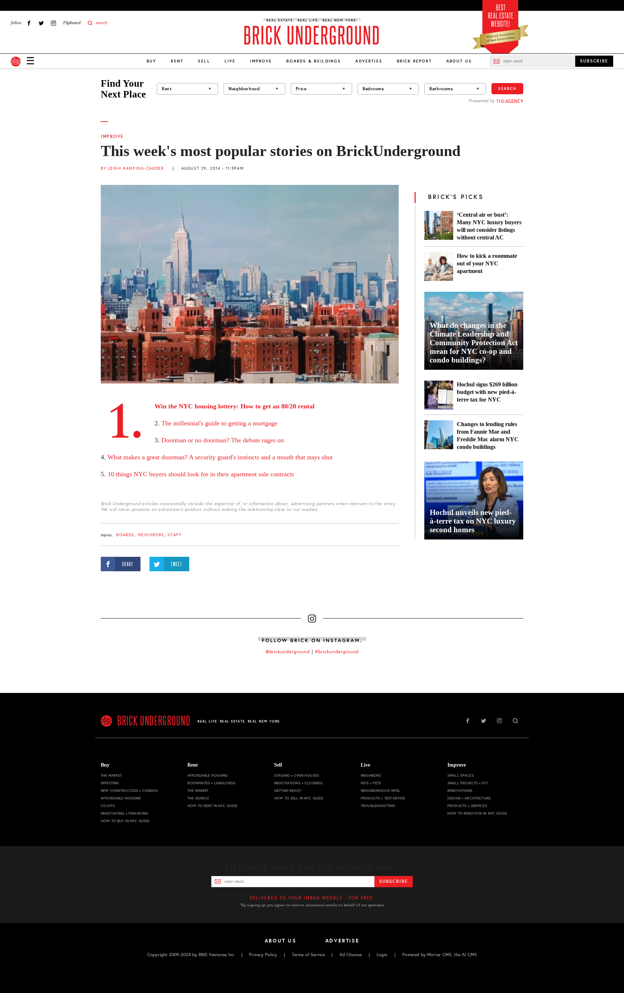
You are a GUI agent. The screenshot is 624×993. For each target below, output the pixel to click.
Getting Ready (287, 790)
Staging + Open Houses (296, 775)
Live (230, 61)
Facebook (28, 23)
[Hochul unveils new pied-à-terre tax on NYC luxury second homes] (473, 500)
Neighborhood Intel (380, 790)
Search (507, 88)
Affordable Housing (121, 798)
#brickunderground (337, 652)
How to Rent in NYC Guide (212, 805)
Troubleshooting (378, 805)
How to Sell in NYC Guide (298, 798)
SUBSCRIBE (594, 61)
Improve (261, 61)
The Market (111, 775)
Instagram (53, 23)
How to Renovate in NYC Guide (477, 813)
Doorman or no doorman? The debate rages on (222, 440)
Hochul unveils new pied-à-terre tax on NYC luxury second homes (473, 521)
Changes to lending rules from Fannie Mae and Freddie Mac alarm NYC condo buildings (488, 435)
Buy (151, 61)
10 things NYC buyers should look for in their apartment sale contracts (201, 474)
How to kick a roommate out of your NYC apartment (487, 263)
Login (382, 955)
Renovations (460, 790)
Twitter (41, 23)
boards (125, 535)
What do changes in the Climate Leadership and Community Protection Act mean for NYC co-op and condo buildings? (474, 342)
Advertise (368, 61)
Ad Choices (350, 955)
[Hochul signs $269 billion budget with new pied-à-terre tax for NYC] (438, 395)
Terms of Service (308, 955)
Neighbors (151, 535)
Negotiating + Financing (124, 813)
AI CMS (469, 955)
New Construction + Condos (129, 790)
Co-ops (108, 805)
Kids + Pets (371, 783)
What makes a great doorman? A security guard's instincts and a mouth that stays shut (220, 457)
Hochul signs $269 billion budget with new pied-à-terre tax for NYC (487, 392)
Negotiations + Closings (298, 783)
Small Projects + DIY (467, 783)
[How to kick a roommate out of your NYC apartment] (438, 266)
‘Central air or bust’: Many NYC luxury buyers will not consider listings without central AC (489, 226)
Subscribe (393, 881)
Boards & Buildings (313, 61)
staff (175, 535)
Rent (177, 61)
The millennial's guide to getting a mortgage (219, 423)
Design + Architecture (468, 798)
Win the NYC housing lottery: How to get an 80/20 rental (235, 406)
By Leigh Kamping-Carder (132, 168)
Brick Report (414, 61)
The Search (198, 798)
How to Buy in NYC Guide (125, 821)
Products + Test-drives (383, 798)
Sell (204, 61)
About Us (459, 61)
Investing (110, 783)
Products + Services (467, 805)
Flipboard (72, 22)
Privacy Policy (263, 955)
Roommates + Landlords (211, 783)
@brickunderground (287, 652)
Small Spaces (460, 775)
